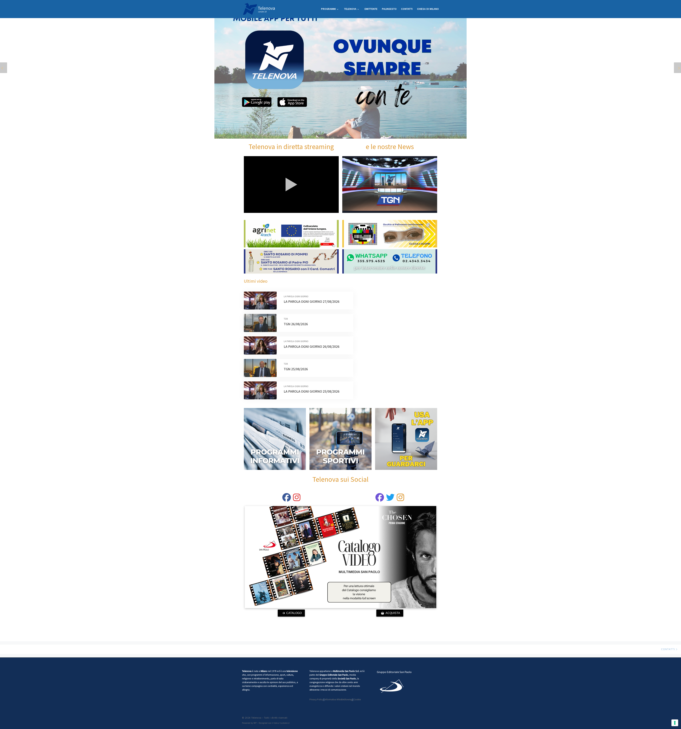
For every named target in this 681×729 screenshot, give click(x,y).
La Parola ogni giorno (296, 296)
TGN (286, 318)
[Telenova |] (259, 8)
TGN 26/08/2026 (296, 324)
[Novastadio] (390, 499)
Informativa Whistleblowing (338, 699)
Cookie (357, 699)
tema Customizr (282, 723)
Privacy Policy (316, 699)
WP (255, 723)
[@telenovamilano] (286, 499)
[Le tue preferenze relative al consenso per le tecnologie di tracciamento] (674, 722)
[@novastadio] (379, 499)
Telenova (256, 717)
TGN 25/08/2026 (296, 369)
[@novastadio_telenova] (400, 499)
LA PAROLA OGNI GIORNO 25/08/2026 (311, 391)
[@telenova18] (296, 499)
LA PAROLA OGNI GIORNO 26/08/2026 (311, 346)
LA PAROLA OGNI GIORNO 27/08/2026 (311, 301)
